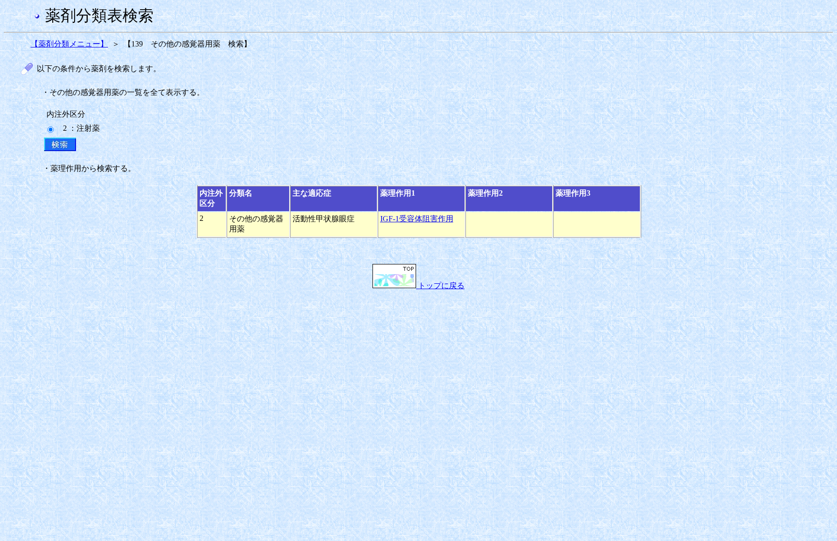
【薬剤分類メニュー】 (69, 44)
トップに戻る (440, 285)
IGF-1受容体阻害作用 (416, 219)
